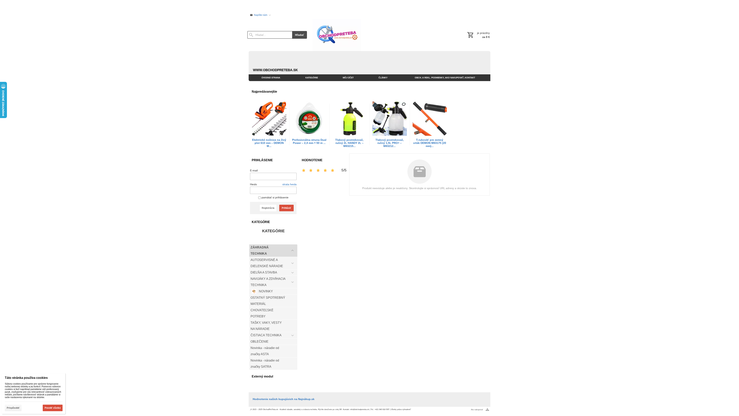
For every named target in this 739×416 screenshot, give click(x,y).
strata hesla (289, 184)
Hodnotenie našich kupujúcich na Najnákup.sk (283, 399)
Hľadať (299, 34)
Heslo (253, 184)
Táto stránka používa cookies (26, 377)
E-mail (254, 170)
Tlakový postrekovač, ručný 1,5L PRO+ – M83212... (389, 143)
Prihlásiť (286, 208)
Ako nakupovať (477, 410)
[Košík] (478, 35)
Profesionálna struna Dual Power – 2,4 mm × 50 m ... (309, 141)
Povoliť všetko (53, 408)
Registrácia (268, 208)
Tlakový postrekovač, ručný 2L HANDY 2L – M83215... (349, 143)
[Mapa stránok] (487, 409)
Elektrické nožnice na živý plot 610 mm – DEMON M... (269, 143)
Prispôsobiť (13, 408)
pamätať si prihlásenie (274, 197)
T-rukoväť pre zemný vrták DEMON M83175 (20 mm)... (429, 143)
